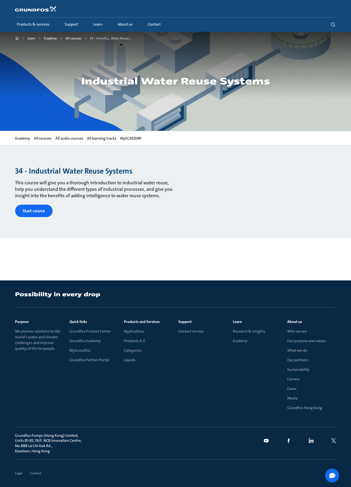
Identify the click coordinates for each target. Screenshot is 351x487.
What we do (297, 350)
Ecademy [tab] (22, 138)
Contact (35, 473)
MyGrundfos (79, 350)
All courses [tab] (42, 138)
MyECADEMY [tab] (130, 138)
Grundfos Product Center (90, 331)
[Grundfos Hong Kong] (17, 38)
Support (185, 321)
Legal (18, 473)
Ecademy (240, 340)
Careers (293, 379)
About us (294, 321)
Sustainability (298, 369)
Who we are (297, 331)
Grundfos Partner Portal (89, 359)
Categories (133, 350)
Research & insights (249, 331)
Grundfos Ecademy (85, 340)
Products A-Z (134, 340)
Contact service (190, 331)
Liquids (130, 359)
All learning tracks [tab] (101, 138)
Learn (237, 321)
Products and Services (142, 321)
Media (292, 398)
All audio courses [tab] (69, 138)
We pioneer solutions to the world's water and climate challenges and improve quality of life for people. (37, 340)
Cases (292, 388)
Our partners (297, 359)
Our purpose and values (306, 340)
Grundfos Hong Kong (304, 407)
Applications (134, 331)
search (333, 24)
